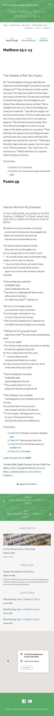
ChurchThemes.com (41, 709)
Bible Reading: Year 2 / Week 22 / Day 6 (21, 609)
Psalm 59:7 (15, 440)
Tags (38, 28)
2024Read (33, 484)
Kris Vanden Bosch (28, 40)
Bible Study (26, 25)
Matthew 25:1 (16, 167)
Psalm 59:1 (15, 433)
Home (5, 25)
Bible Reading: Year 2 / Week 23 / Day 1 (21, 599)
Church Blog (15, 25)
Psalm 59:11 (15, 451)
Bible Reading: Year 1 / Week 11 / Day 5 (26, 515)
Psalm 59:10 (15, 444)
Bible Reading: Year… (40, 25)
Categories (28, 28)
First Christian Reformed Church (20, 5)
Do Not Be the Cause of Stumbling (19, 549)
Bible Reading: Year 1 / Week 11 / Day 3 (28, 502)
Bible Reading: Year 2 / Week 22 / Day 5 (21, 619)
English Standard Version (14, 458)
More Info (26, 668)
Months (46, 28)
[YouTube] (30, 701)
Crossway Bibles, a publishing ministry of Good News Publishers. (24, 472)
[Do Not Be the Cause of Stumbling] (27, 544)
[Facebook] (24, 701)
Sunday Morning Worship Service (18, 571)
